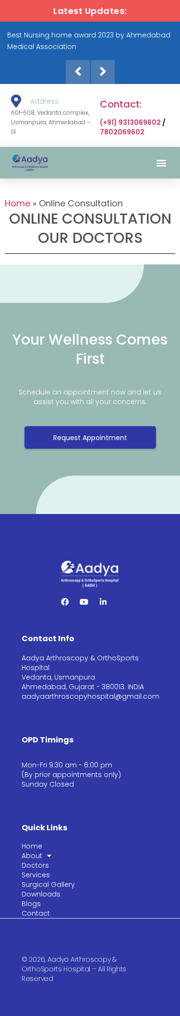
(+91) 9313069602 (130, 122)
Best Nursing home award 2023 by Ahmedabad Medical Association (88, 40)
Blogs (31, 903)
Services (36, 875)
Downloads (41, 894)
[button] (161, 163)
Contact (36, 913)
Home (17, 203)
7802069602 (122, 132)
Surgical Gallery (48, 884)
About (32, 856)
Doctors (35, 865)
